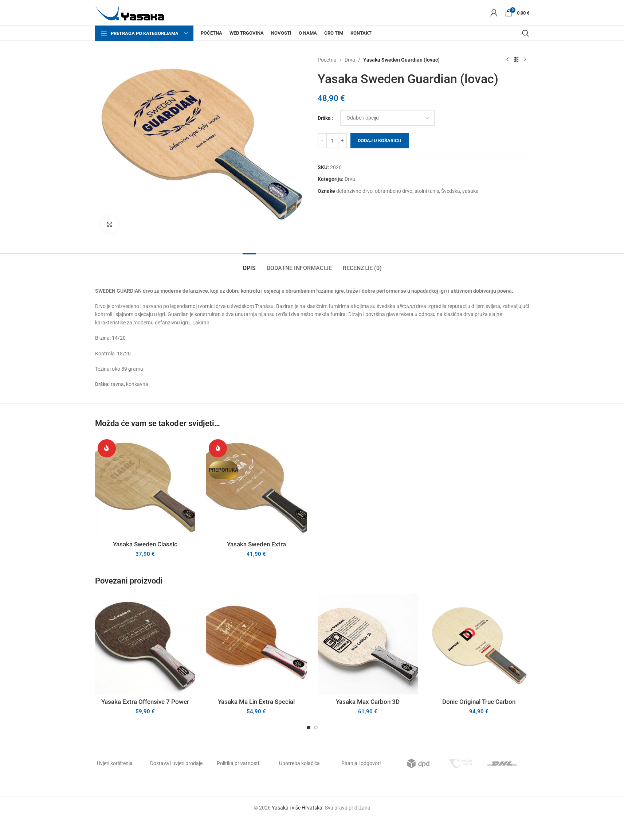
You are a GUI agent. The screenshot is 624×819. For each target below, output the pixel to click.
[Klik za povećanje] (110, 224)
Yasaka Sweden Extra (256, 544)
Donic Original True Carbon (478, 701)
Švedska (450, 191)
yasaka (470, 191)
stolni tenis (427, 191)
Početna (327, 60)
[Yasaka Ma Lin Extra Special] (256, 644)
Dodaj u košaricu (379, 140)
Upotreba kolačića (299, 763)
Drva (350, 60)
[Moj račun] (494, 12)
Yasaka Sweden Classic (145, 544)
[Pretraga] (525, 33)
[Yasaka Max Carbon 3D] (368, 644)
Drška (324, 118)
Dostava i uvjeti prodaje (176, 763)
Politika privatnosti (238, 763)
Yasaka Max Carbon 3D (368, 701)
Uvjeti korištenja (115, 763)
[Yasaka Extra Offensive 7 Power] (145, 644)
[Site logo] (129, 12)
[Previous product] (507, 59)
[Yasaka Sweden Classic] (145, 487)
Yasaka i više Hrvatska (297, 808)
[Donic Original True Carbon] (479, 644)
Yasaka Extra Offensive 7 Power (145, 701)
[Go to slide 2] (316, 727)
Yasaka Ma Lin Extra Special (256, 701)
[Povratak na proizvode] (516, 59)
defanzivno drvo (354, 191)
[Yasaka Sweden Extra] (256, 487)
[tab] (249, 264)
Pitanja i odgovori (361, 763)
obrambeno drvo (393, 191)
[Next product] (525, 59)
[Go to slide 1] (308, 727)
